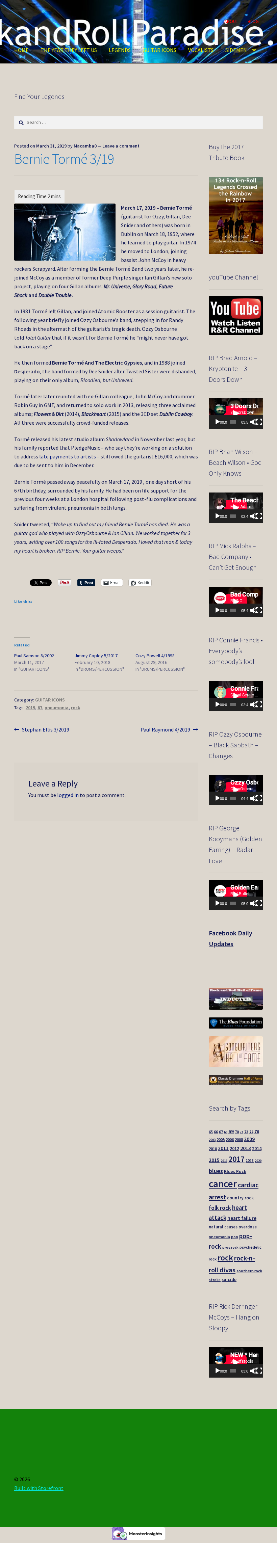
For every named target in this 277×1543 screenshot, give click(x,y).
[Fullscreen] (259, 422)
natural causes (223, 1226)
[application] (236, 413)
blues (216, 1171)
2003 (212, 1140)
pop (234, 1236)
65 (211, 1131)
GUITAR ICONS (159, 50)
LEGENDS (120, 50)
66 (216, 1131)
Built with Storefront (39, 1488)
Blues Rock (235, 1171)
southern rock (249, 1270)
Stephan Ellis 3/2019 (45, 730)
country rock (240, 1198)
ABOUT (231, 21)
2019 (30, 707)
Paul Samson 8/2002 (34, 656)
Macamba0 (85, 146)
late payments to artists (67, 456)
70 (237, 1131)
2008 (239, 1139)
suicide (229, 1279)
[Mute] (253, 422)
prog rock (230, 1247)
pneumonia (57, 707)
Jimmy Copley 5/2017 (96, 656)
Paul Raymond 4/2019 (165, 730)
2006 (230, 1139)
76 (256, 1132)
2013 (245, 1148)
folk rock (220, 1208)
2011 (223, 1148)
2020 (258, 1161)
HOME (21, 50)
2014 (256, 1148)
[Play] (217, 422)
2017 (236, 1159)
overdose (247, 1226)
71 (241, 1132)
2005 (221, 1139)
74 (251, 1131)
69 (231, 1131)
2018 (250, 1160)
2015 (214, 1160)
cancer (223, 1183)
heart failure (241, 1218)
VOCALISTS (200, 50)
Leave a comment (121, 146)
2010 (213, 1148)
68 (225, 1132)
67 (39, 707)
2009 (249, 1139)
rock (75, 707)
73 (246, 1131)
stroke (215, 1279)
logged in (68, 795)
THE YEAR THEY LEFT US (69, 50)
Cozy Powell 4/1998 (155, 656)
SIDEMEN (236, 50)
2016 (224, 1161)
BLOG (253, 21)
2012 (234, 1148)
